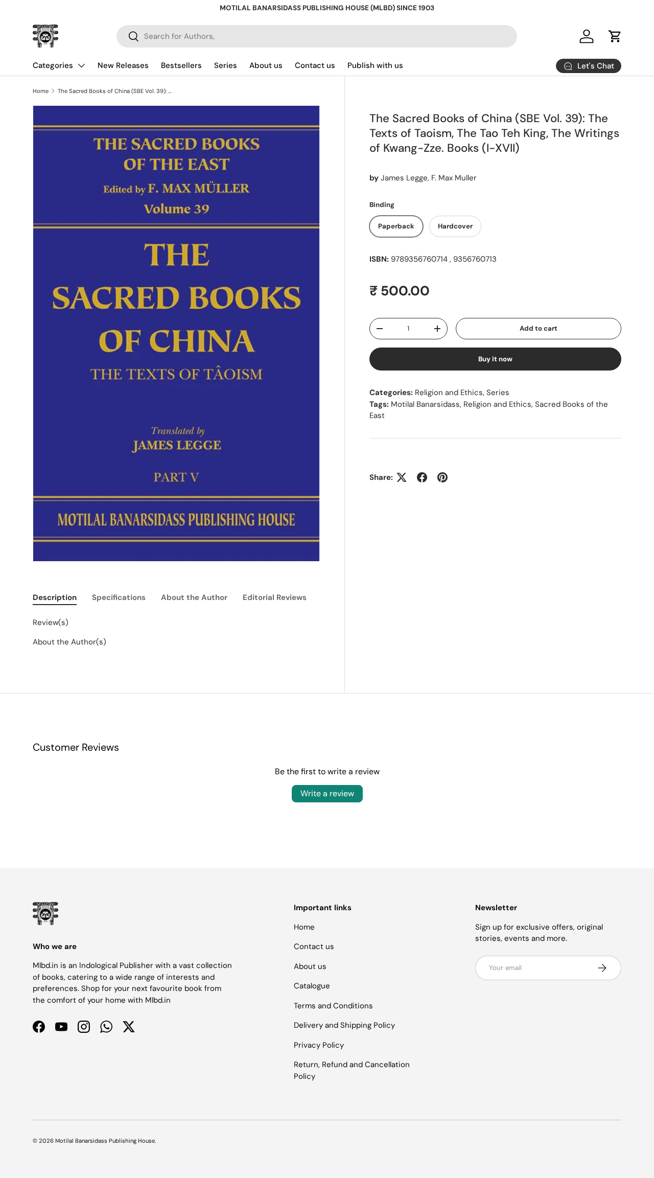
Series (225, 65)
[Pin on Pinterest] (442, 477)
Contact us (315, 65)
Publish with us (375, 65)
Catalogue (312, 986)
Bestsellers (181, 65)
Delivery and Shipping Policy (344, 1025)
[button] (615, 36)
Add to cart (538, 328)
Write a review (327, 793)
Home (41, 91)
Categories (53, 65)
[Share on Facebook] (422, 477)
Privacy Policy (319, 1045)
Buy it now (495, 359)
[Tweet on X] (401, 477)
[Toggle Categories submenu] (81, 65)
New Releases (123, 65)
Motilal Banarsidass (425, 404)
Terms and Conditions (333, 1006)
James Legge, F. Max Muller (429, 178)
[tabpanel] (176, 632)
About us (266, 65)
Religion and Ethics (449, 392)
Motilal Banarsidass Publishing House (105, 1140)
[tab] (55, 597)
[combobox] (316, 36)
